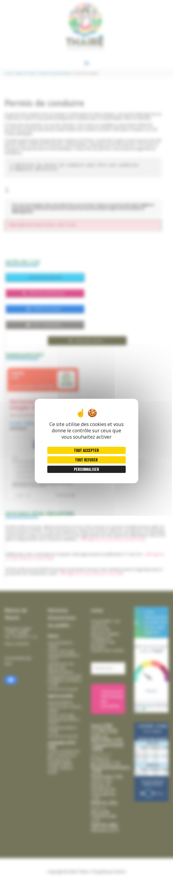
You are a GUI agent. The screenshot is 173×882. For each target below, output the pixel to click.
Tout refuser (86, 460)
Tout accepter (86, 450)
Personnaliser (86, 469)
